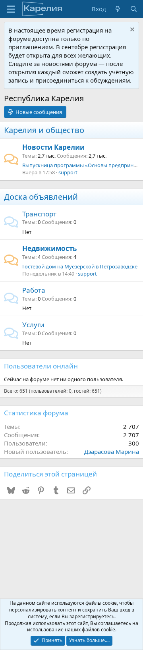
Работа (33, 290)
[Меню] (11, 9)
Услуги (33, 324)
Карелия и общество (44, 130)
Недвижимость (49, 248)
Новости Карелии (53, 147)
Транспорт (39, 213)
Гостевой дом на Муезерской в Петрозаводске (79, 266)
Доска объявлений (41, 196)
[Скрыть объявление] (131, 30)
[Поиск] (133, 9)
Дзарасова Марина (111, 451)
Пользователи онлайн (41, 365)
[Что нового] (118, 9)
